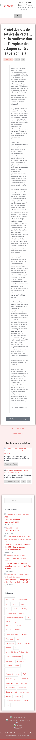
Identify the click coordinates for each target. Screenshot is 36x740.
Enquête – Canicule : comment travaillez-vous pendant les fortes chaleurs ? (17, 566)
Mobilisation (20, 661)
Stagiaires (18, 696)
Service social (25, 692)
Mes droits (9, 661)
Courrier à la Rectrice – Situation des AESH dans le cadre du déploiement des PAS (17, 547)
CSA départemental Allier (14, 626)
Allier (22, 604)
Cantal (8, 609)
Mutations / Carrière (12, 665)
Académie (10, 599)
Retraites (24, 683)
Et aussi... (9, 630)
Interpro (8, 648)
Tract (26, 701)
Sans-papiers (22, 688)
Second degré (11, 692)
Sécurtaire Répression (13, 701)
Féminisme (9, 639)
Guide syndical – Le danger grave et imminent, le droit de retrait (17, 580)
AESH (15, 604)
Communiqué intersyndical (15, 613)
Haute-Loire (10, 643)
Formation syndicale (12, 635)
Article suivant (18, 433)
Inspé (19, 643)
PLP (24, 674)
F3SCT (17, 630)
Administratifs (22, 600)
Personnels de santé (12, 674)
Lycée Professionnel (13, 657)
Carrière (16, 609)
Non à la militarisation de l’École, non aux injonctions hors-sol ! (17, 476)
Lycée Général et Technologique (18, 652)
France (24, 634)
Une (7, 705)
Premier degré (11, 678)
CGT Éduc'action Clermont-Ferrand (25, 3)
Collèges (25, 609)
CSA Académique (11, 622)
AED (7, 604)
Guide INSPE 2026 (11, 530)
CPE (28, 618)
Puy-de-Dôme (12, 683)
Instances (27, 643)
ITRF (16, 648)
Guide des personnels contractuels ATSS (12, 521)
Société (8, 696)
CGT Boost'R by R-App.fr (22, 735)
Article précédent (18, 428)
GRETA (19, 639)
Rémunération (10, 688)
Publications (24, 678)
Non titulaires (10, 670)
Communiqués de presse (14, 618)
